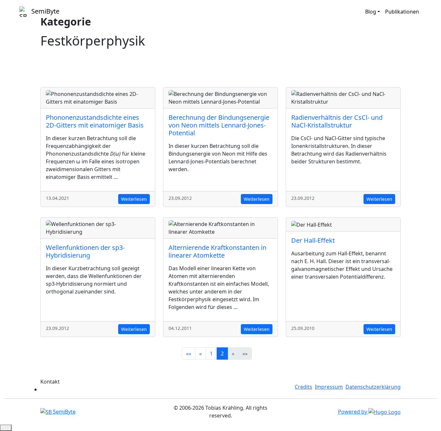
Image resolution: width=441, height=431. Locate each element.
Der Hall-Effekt (313, 240)
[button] (188, 353)
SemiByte (44, 11)
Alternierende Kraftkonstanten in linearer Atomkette (217, 251)
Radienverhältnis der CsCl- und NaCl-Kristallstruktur (337, 121)
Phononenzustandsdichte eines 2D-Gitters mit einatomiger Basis (95, 121)
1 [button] (211, 353)
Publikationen (402, 11)
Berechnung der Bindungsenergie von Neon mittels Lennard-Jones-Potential (219, 125)
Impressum (329, 386)
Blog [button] (370, 11)
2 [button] (222, 353)
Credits (303, 386)
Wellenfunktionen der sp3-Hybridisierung (85, 251)
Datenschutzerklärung (373, 386)
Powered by (353, 411)
